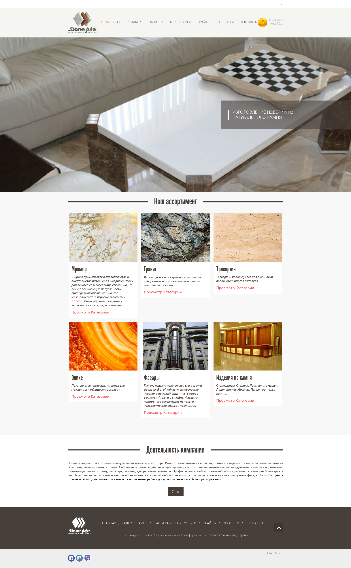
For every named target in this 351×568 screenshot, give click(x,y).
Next (345, 175)
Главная (104, 22)
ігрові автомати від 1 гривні (228, 535)
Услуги (185, 22)
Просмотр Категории (90, 312)
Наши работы (160, 22)
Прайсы (204, 22)
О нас (176, 491)
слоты (76, 301)
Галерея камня (129, 22)
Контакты (249, 22)
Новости (225, 22)
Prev (5, 175)
